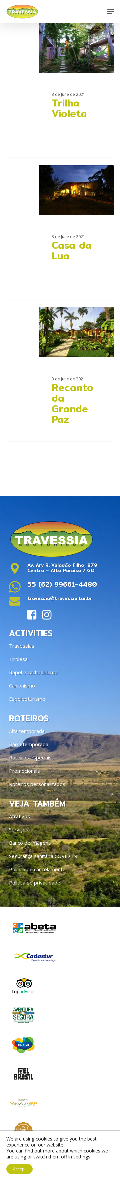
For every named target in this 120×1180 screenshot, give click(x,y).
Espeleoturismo (27, 698)
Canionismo (22, 685)
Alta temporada (27, 731)
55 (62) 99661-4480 (62, 584)
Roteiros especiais (30, 757)
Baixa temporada (28, 744)
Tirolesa (18, 659)
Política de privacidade (34, 882)
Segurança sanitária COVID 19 (43, 856)
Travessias (21, 645)
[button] (110, 11)
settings (81, 1157)
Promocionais (24, 770)
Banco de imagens (30, 842)
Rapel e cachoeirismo (33, 672)
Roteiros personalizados (37, 784)
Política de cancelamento (37, 869)
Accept (19, 1169)
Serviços (18, 829)
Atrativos (19, 816)
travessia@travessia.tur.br (59, 598)
